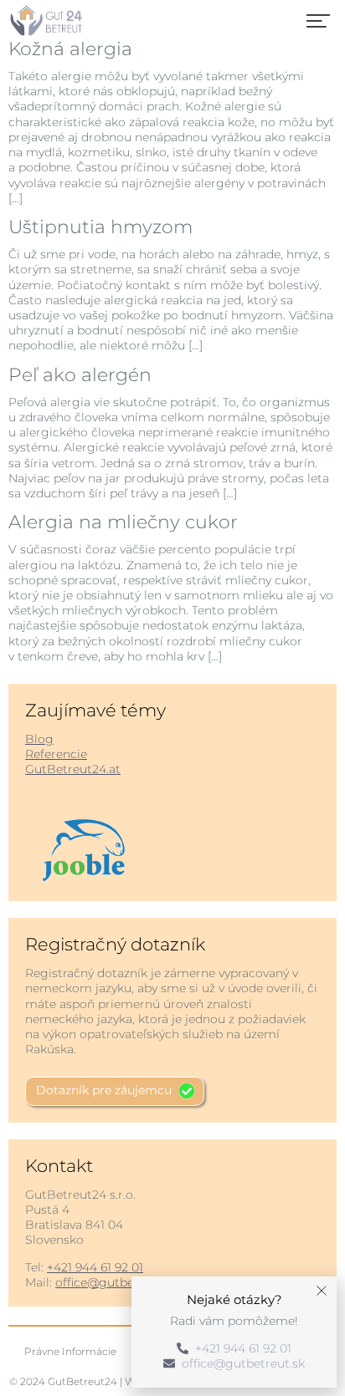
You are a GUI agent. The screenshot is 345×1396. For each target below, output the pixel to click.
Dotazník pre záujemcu (104, 1090)
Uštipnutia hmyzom (100, 227)
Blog (39, 738)
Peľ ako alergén (80, 375)
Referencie (56, 754)
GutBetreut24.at (73, 769)
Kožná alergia (70, 49)
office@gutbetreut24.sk (124, 1282)
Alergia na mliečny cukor (123, 522)
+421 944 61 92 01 (95, 1267)
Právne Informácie (70, 1351)
